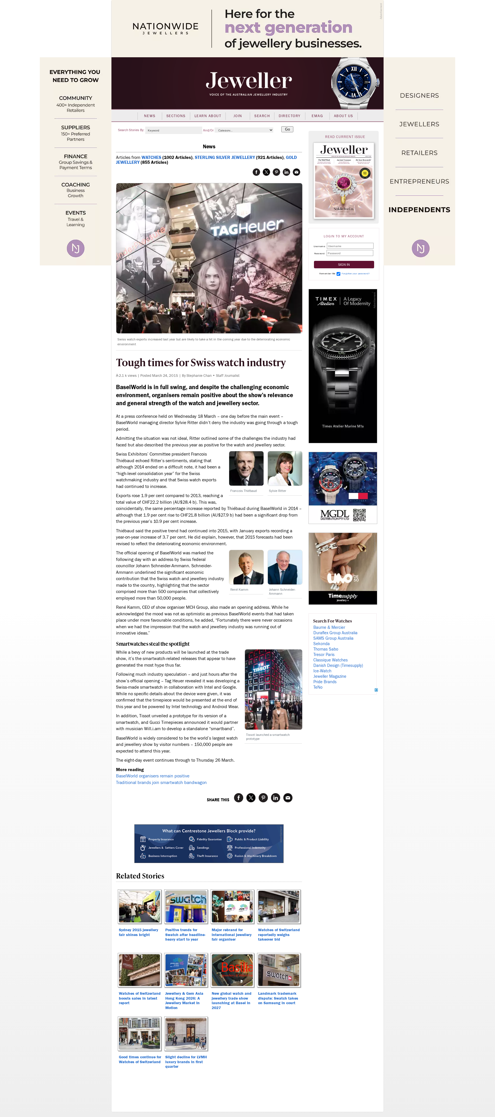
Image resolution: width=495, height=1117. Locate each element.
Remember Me (327, 273)
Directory (290, 116)
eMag (317, 116)
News (150, 116)
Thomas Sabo (325, 649)
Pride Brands (325, 681)
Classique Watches (330, 660)
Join (237, 116)
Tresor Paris (324, 654)
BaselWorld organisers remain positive (152, 776)
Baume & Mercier (329, 627)
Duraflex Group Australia (335, 633)
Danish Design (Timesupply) (338, 665)
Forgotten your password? (356, 273)
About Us (343, 116)
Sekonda (321, 643)
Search (262, 116)
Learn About (208, 116)
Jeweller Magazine (329, 676)
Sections (176, 116)
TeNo (318, 687)
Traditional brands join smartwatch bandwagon (161, 782)
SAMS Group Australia (333, 638)
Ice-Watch (322, 671)
